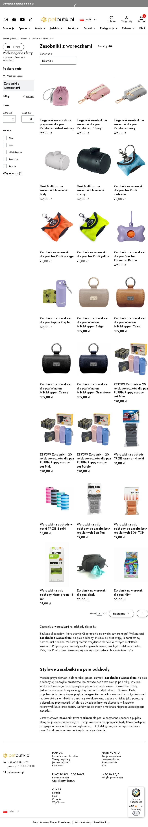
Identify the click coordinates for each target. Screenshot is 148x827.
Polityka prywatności (112, 777)
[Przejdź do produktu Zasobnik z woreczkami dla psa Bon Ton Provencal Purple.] (131, 226)
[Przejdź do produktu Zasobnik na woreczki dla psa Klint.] (131, 564)
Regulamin (57, 765)
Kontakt (56, 792)
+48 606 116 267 (18, 762)
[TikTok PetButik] (31, 19)
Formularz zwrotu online (65, 756)
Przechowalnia (109, 762)
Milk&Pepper (15, 152)
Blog (54, 795)
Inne (11, 145)
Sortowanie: (46, 54)
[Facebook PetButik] (14, 19)
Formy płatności (60, 777)
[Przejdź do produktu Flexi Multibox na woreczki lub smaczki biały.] (57, 160)
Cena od (7, 113)
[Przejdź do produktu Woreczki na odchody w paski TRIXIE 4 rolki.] (57, 498)
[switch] (136, 813)
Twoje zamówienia (111, 756)
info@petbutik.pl (16, 772)
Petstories (14, 159)
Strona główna (9, 38)
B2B (104, 765)
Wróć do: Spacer (15, 76)
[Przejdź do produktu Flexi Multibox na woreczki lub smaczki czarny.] (94, 160)
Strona (93, 613)
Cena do (26, 113)
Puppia (12, 166)
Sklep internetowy (50, 822)
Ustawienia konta (110, 759)
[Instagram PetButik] (6, 19)
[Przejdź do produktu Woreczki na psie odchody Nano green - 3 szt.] (57, 564)
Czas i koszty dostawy (63, 780)
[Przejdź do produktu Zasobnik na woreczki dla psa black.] (94, 564)
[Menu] (142, 789)
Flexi (11, 138)
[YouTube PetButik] (22, 19)
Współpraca (58, 802)
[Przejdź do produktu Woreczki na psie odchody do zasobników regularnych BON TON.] (131, 498)
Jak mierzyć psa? (61, 762)
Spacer (24, 38)
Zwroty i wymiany (61, 759)
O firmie (56, 799)
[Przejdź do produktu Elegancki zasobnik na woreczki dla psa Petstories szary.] (131, 94)
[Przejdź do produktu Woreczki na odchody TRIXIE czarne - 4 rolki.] (131, 428)
